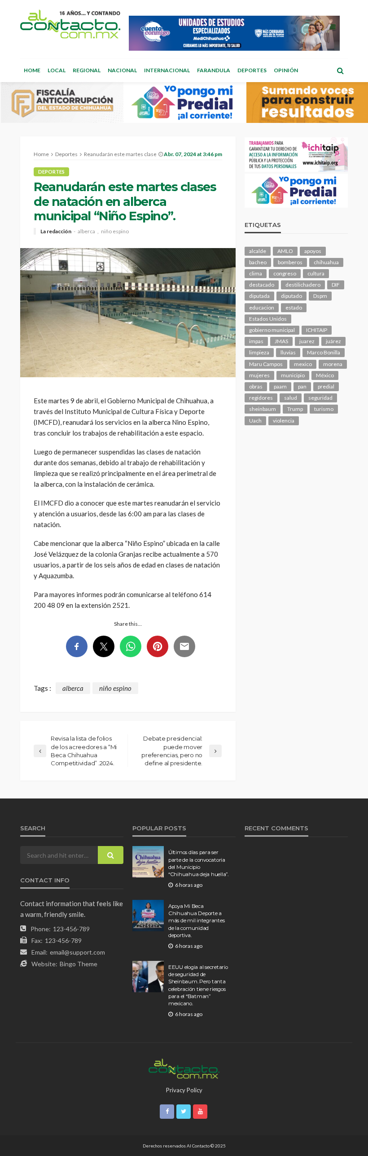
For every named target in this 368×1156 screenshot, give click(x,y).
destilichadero (302, 284)
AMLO (285, 251)
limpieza (259, 352)
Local (57, 70)
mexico (303, 364)
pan (302, 386)
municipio (293, 375)
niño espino (115, 231)
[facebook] (167, 1111)
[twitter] (183, 1111)
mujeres (259, 375)
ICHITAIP (316, 330)
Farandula (213, 70)
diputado (291, 295)
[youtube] (200, 1111)
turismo (323, 409)
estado (293, 307)
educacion (261, 307)
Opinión (286, 70)
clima (255, 273)
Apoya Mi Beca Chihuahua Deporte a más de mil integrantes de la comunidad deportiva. (196, 921)
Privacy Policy (184, 1090)
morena (332, 364)
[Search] (340, 70)
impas (256, 341)
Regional (87, 70)
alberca (86, 231)
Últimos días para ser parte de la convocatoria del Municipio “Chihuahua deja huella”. (198, 863)
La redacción (55, 231)
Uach (255, 420)
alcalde (257, 251)
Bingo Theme (78, 964)
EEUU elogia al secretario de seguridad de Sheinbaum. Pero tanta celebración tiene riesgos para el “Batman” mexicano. (198, 985)
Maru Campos (266, 364)
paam (280, 386)
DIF (336, 284)
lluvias (288, 352)
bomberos (290, 262)
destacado (261, 284)
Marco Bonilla (323, 352)
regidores (261, 397)
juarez (307, 341)
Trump (295, 409)
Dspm (320, 295)
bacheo (258, 262)
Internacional (167, 70)
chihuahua (326, 262)
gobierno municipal (272, 330)
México (325, 375)
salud (290, 397)
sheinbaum (262, 409)
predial (326, 386)
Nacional (122, 70)
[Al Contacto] (70, 24)
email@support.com (77, 952)
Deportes (252, 70)
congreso (284, 273)
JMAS (281, 341)
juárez (333, 341)
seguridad (320, 397)
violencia (283, 420)
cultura (315, 273)
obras (256, 386)
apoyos (312, 251)
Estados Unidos (268, 318)
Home (32, 70)
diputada (259, 295)
